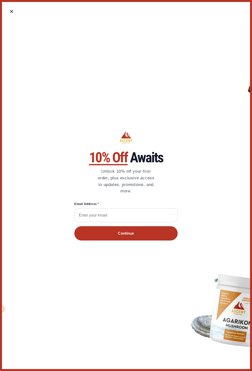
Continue (126, 233)
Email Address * (86, 204)
